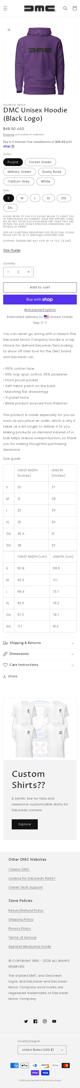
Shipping (8, 134)
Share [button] (12, 676)
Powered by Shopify (51, 1080)
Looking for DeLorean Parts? (32, 878)
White (45, 181)
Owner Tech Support (26, 887)
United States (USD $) (38, 1050)
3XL (10, 208)
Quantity (9, 263)
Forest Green (40, 162)
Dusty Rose (51, 172)
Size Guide (11, 250)
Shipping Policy (21, 919)
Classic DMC (19, 869)
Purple (13, 162)
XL (48, 198)
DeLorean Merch (33, 1080)
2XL (64, 198)
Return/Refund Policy (26, 910)
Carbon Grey (19, 181)
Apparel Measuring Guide (30, 946)
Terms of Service (23, 937)
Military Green (19, 172)
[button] (5, 8)
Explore (25, 824)
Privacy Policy (20, 928)
